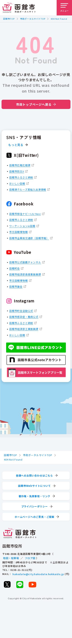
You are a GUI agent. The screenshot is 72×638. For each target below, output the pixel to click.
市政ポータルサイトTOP (32, 18)
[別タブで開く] (7, 584)
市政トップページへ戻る (34, 104)
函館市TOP (9, 18)
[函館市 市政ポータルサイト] (19, 7)
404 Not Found (59, 18)
